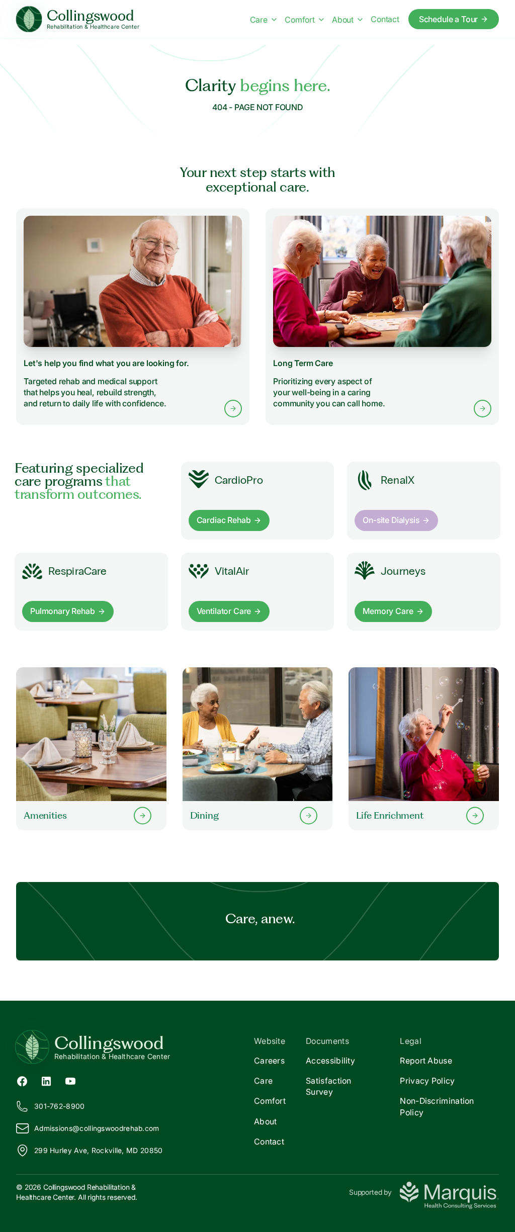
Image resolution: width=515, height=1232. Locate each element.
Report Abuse (426, 1060)
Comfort (300, 20)
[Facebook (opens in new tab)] (22, 1081)
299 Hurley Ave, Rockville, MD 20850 (98, 1150)
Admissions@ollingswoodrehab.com (96, 1128)
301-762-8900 (59, 1106)
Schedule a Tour (448, 19)
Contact (385, 19)
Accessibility (330, 1060)
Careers (269, 1060)
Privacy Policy (427, 1081)
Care (259, 20)
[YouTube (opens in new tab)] (70, 1081)
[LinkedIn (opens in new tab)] (46, 1081)
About (343, 20)
